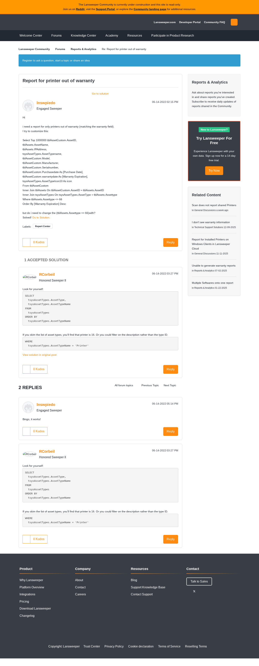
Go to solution (100, 93)
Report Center (42, 226)
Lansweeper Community (45, 22)
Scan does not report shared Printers (214, 205)
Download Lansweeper (35, 608)
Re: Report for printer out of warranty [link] (124, 49)
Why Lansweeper (31, 580)
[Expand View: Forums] (64, 35)
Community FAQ (214, 22)
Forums (60, 49)
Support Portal (105, 9)
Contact (80, 587)
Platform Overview (32, 587)
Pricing (24, 601)
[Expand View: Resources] (145, 35)
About (79, 580)
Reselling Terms (196, 646)
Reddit (80, 9)
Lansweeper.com (165, 22)
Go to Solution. (41, 217)
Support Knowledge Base (148, 587)
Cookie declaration (141, 646)
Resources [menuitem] (134, 35)
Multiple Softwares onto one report (212, 282)
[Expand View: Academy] (121, 35)
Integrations (27, 594)
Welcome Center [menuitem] (31, 35)
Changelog (27, 615)
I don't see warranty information (211, 222)
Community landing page (150, 9)
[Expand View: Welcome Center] (45, 35)
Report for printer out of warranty (59, 80)
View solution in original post (40, 354)
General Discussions (205, 210)
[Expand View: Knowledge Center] (99, 35)
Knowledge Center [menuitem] (83, 35)
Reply (171, 242)
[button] (26, 242)
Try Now (214, 170)
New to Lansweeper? (214, 129)
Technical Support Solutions (208, 227)
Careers (80, 594)
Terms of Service (169, 646)
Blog (134, 580)
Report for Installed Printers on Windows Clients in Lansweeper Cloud (211, 244)
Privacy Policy (114, 646)
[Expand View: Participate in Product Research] (197, 35)
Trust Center (91, 646)
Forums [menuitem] (56, 35)
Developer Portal (190, 22)
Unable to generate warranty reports (213, 265)
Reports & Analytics (83, 49)
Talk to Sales (199, 581)
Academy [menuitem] (111, 35)
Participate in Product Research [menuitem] (172, 35)
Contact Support (142, 594)
